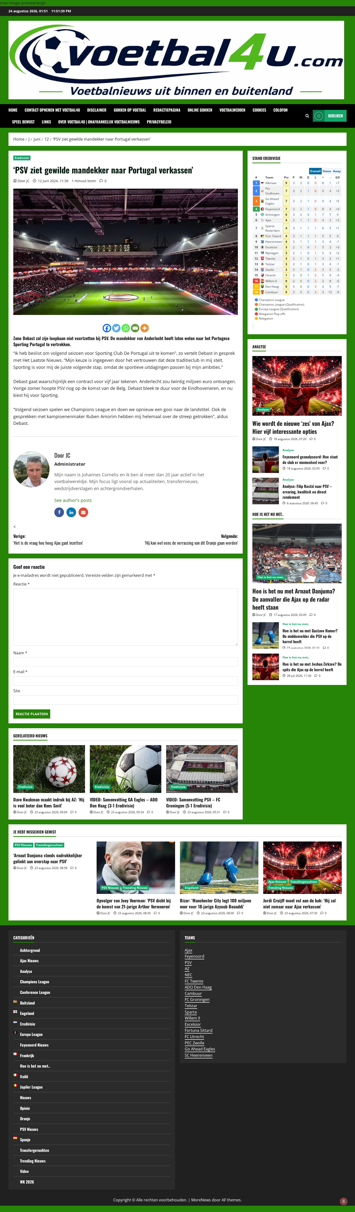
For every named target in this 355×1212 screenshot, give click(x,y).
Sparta (191, 1012)
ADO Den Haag (198, 987)
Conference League (35, 992)
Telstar (191, 1005)
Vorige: (48, 539)
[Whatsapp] (125, 328)
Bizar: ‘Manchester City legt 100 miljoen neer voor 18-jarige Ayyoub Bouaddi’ (215, 903)
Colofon (280, 110)
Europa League (31, 1034)
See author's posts (73, 500)
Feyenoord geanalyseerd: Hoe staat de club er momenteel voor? (265, 459)
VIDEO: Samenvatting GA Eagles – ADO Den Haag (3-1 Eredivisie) (124, 802)
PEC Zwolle (194, 1043)
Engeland (192, 888)
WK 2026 (27, 1182)
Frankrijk (27, 1055)
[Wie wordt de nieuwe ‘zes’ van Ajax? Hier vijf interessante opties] (297, 386)
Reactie (21, 584)
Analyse (263, 409)
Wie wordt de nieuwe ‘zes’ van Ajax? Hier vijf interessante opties (293, 427)
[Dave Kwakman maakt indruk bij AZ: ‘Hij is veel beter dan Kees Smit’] (49, 769)
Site (16, 690)
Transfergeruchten (49, 845)
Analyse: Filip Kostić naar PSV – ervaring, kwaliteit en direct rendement (265, 491)
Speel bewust (23, 122)
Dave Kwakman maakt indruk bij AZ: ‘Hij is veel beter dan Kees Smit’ (48, 802)
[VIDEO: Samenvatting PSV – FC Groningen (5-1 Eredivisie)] (202, 769)
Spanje (25, 1139)
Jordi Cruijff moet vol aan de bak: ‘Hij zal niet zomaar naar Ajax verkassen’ (299, 903)
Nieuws (25, 1097)
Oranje (25, 1118)
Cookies (259, 110)
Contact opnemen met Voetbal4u (52, 110)
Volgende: (191, 539)
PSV (105, 338)
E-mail (20, 671)
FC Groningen (197, 999)
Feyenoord (194, 956)
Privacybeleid (159, 122)
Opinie (25, 1108)
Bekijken (335, 116)
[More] (144, 328)
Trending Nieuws (135, 888)
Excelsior (193, 1024)
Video (24, 1171)
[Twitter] (116, 328)
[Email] (135, 328)
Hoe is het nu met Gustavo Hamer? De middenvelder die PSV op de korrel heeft (265, 635)
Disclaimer (96, 110)
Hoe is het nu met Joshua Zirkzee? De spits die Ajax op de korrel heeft (265, 667)
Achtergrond (30, 950)
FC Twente (194, 981)
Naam (20, 653)
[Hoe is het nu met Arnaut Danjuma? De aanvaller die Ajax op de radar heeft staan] (297, 553)
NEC (188, 974)
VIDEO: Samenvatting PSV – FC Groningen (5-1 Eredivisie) (193, 802)
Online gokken (200, 110)
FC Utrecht (194, 1036)
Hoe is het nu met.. (270, 577)
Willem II (192, 1018)
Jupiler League (31, 1087)
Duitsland (27, 1003)
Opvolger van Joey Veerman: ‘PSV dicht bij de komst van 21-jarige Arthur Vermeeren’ (134, 903)
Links (46, 122)
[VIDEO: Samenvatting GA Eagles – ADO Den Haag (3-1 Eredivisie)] (126, 769)
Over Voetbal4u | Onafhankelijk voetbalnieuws (99, 122)
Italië (24, 1076)
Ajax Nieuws (277, 882)
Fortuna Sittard (199, 1030)
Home (12, 110)
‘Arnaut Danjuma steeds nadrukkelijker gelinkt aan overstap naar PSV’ (47, 858)
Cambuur (193, 993)
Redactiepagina (166, 110)
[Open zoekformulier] (307, 116)
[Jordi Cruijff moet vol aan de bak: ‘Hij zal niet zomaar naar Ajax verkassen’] (302, 867)
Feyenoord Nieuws (34, 1045)
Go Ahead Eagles (200, 1049)
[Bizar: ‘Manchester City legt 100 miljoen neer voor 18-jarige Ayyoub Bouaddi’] (219, 867)
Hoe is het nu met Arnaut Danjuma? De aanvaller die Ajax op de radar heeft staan (293, 598)
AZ (187, 968)
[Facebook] (107, 328)
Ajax (188, 950)
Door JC (23, 180)
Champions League (34, 981)
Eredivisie (22, 158)
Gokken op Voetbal (130, 110)
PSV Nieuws (23, 845)
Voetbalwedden (232, 110)
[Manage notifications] (344, 1201)
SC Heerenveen (199, 1055)
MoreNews (201, 1200)
